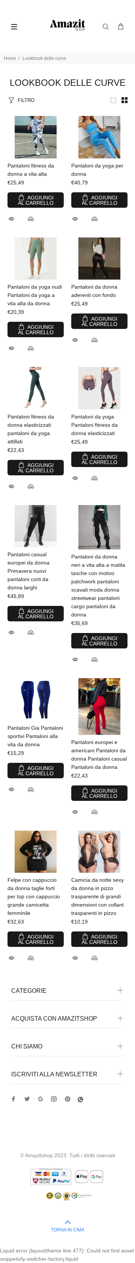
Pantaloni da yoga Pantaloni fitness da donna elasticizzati (94, 425)
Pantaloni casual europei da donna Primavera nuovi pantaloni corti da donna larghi (29, 570)
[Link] (113, 100)
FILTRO (26, 100)
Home (10, 58)
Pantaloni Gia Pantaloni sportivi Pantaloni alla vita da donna (35, 736)
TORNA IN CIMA (67, 1230)
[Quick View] (12, 218)
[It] (80, 1099)
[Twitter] (13, 1099)
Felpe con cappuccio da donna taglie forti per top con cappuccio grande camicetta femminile (34, 896)
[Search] (107, 27)
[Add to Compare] (31, 219)
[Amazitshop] (67, 25)
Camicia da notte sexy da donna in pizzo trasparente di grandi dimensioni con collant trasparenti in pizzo (97, 896)
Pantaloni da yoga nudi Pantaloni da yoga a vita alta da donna (35, 295)
